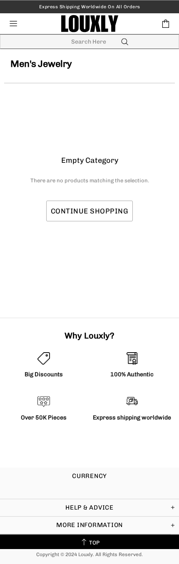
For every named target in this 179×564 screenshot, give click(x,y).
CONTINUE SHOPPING (90, 211)
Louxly (89, 23)
